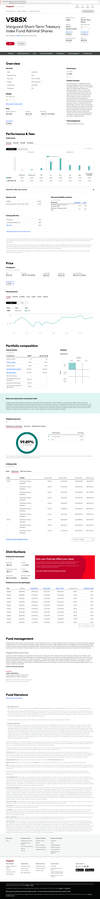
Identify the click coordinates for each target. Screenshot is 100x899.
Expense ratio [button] (69, 32)
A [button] (87, 34)
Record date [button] (46, 588)
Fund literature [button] (87, 53)
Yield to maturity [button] (11, 362)
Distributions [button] (60, 53)
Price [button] (34, 53)
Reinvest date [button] (60, 588)
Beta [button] (84, 202)
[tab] (8, 142)
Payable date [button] (34, 588)
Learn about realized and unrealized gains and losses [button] (51, 571)
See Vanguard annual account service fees (18, 231)
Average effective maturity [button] (14, 369)
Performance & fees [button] (23, 53)
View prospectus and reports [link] (14, 698)
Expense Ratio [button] (9, 121)
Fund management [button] (73, 53)
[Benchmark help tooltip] (15, 181)
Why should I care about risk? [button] (14, 104)
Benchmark (11, 180)
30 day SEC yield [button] (85, 32)
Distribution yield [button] (89, 588)
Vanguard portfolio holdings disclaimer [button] (17, 539)
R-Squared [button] (77, 202)
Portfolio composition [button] (46, 53)
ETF (19, 35)
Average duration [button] (11, 372)
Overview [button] (10, 53)
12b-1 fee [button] (9, 225)
